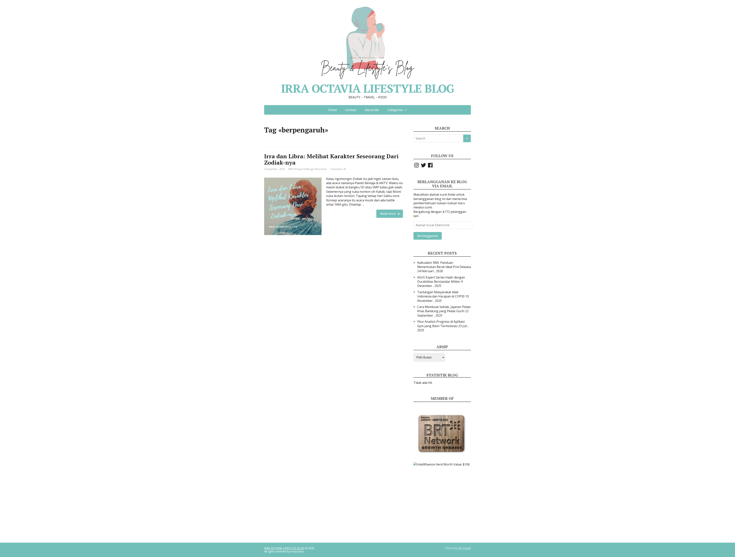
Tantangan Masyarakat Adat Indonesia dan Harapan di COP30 (441, 294)
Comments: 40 (338, 169)
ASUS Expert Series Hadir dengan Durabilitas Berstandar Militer (441, 279)
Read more (388, 214)
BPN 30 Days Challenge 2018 (303, 169)
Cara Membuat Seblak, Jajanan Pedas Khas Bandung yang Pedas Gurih (444, 309)
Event (323, 169)
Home (332, 110)
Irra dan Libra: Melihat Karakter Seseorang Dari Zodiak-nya (331, 159)
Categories (395, 110)
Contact (350, 110)
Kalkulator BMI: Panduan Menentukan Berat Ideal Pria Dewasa (444, 265)
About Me (372, 110)
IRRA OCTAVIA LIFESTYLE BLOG (284, 548)
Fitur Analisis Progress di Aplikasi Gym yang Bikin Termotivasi (441, 323)
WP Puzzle (464, 548)
